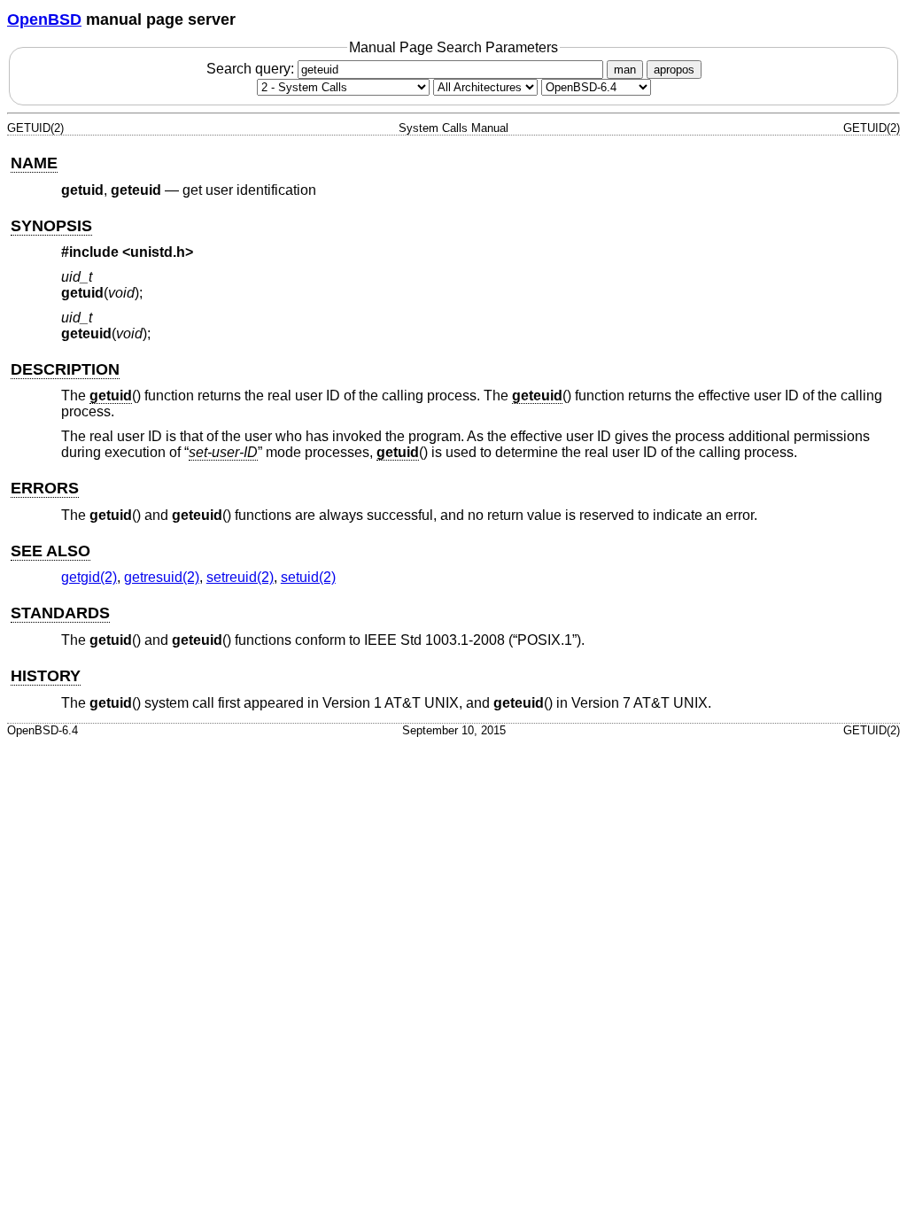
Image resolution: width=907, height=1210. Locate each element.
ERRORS (45, 488)
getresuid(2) (161, 577)
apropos (674, 69)
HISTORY (46, 676)
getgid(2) (89, 577)
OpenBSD (44, 19)
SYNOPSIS (51, 226)
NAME (34, 163)
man (625, 69)
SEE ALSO (50, 551)
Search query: (252, 68)
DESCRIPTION (65, 369)
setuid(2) (308, 577)
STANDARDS (60, 613)
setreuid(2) (240, 577)
